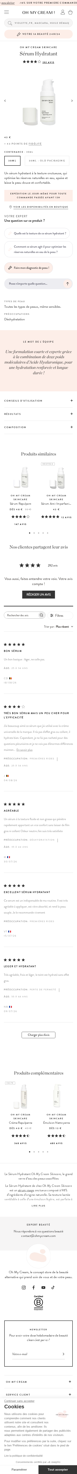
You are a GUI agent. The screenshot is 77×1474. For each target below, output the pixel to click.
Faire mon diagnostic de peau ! (31, 268)
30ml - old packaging (47, 161)
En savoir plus (24, 750)
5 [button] (47, 533)
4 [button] (43, 533)
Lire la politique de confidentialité (23, 1455)
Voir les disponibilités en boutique (40, 206)
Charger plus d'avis (38, 1035)
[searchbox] (20, 615)
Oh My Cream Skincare (38, 47)
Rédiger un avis (39, 595)
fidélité (35, 144)
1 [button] (29, 533)
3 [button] (38, 533)
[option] (38, 195)
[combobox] (58, 627)
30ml (12, 161)
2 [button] (34, 533)
